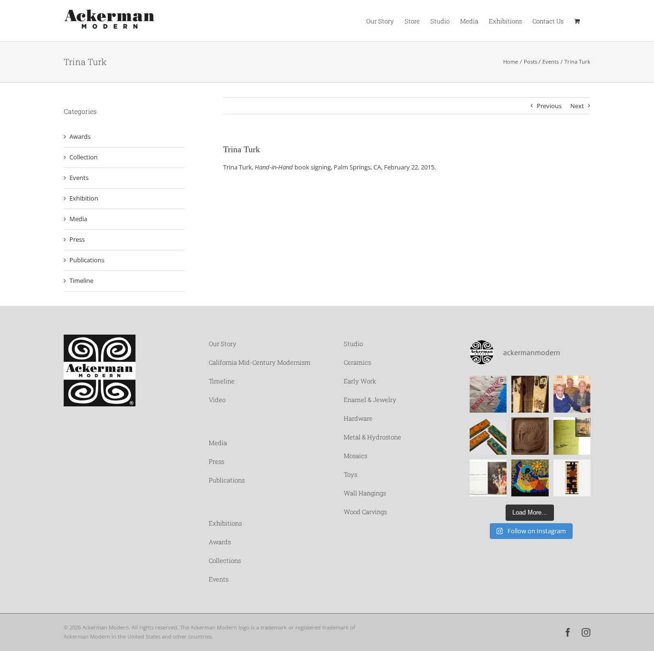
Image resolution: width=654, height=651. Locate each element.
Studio (353, 343)
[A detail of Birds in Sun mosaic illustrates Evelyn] (530, 478)
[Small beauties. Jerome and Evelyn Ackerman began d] (488, 436)
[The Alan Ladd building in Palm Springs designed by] (530, 394)
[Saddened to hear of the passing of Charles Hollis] (572, 394)
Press (77, 239)
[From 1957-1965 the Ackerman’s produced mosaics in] (488, 394)
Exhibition (83, 198)
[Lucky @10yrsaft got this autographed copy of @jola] (572, 436)
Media (78, 218)
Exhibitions (225, 523)
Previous (549, 105)
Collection (83, 157)
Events (79, 177)
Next (577, 105)
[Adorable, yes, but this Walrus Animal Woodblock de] (530, 436)
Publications (86, 260)
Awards (79, 136)
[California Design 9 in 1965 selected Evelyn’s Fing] (488, 478)
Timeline (81, 280)
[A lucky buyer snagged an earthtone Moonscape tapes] (572, 478)
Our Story (223, 343)
